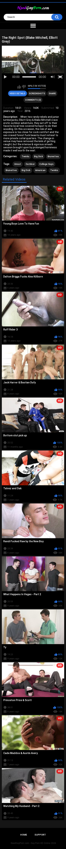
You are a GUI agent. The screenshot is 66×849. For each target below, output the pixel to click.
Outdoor (30, 164)
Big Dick (38, 156)
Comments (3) (33, 100)
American (40, 170)
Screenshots (37, 93)
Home (23, 834)
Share (52, 93)
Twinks (26, 156)
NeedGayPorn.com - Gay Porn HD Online (30, 843)
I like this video (19, 87)
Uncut (17, 164)
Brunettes (53, 156)
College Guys (46, 164)
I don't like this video (24, 87)
